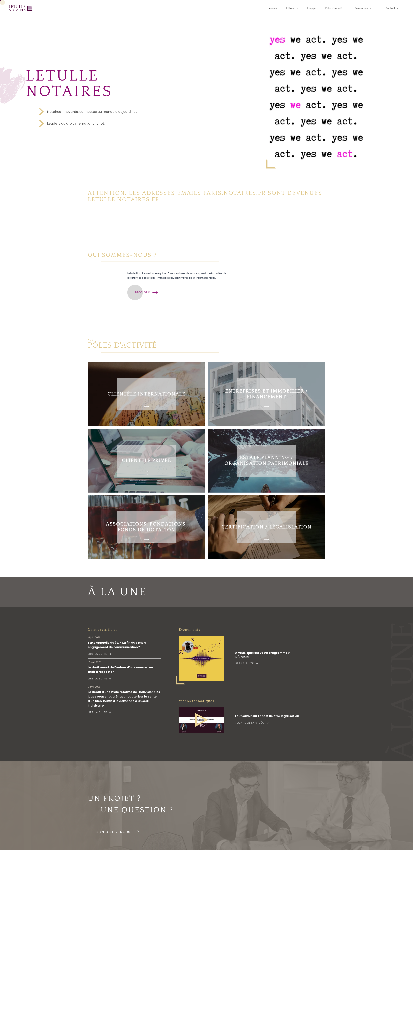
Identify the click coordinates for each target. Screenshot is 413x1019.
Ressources (361, 8)
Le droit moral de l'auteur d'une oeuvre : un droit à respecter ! (120, 669)
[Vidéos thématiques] (201, 720)
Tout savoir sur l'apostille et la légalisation (267, 716)
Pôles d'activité (333, 8)
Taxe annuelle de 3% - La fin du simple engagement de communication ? (117, 645)
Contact (390, 8)
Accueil (273, 8)
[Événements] (201, 658)
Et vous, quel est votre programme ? (262, 653)
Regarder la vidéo (250, 723)
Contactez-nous (113, 832)
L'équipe (311, 8)
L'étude (290, 8)
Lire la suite (97, 654)
